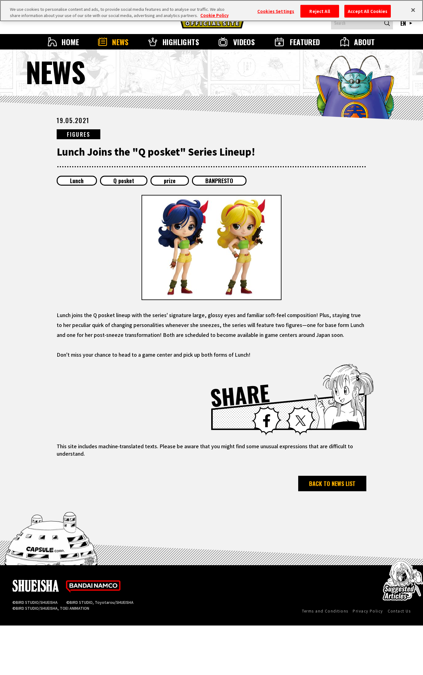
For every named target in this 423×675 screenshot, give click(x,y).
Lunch (77, 181)
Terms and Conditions (325, 610)
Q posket (123, 181)
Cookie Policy (214, 15)
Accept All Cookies (367, 11)
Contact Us (399, 610)
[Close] (413, 10)
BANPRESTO (219, 181)
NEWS (120, 41)
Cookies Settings (275, 11)
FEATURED (305, 41)
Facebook (266, 420)
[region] (211, 10)
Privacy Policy (368, 610)
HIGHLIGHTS (180, 41)
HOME (70, 41)
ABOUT (364, 41)
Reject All (319, 11)
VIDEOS (244, 41)
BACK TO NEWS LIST (332, 483)
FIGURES (78, 134)
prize (170, 181)
